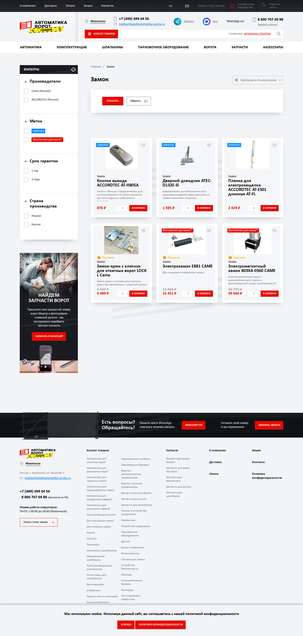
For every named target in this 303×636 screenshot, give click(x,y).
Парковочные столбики (135, 459)
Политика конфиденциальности (266, 476)
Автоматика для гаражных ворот (97, 479)
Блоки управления (132, 547)
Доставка (51, 6)
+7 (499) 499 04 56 (134, 19)
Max (215, 21)
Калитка (91, 538)
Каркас (91, 532)
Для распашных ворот (100, 520)
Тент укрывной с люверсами (131, 597)
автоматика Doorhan (257, 33)
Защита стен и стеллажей (102, 596)
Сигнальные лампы (133, 559)
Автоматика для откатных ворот (96, 460)
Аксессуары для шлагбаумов (96, 577)
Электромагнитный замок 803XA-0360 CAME (251, 268)
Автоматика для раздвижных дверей (99, 497)
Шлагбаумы (112, 47)
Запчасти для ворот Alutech (178, 460)
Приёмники (128, 520)
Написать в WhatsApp (49, 336)
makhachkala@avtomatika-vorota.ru (142, 24)
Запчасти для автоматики (136, 505)
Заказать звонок (267, 24)
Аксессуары (273, 47)
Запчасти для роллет (133, 499)
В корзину (138, 208)
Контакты (107, 6)
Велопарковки (95, 584)
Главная (96, 66)
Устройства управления (135, 526)
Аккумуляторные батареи (131, 582)
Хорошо (126, 624)
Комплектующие (72, 47)
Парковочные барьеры (135, 464)
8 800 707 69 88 (270, 19)
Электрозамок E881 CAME (188, 266)
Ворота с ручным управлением (131, 485)
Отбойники (93, 590)
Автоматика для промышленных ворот (100, 488)
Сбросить (135, 101)
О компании (28, 6)
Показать (113, 101)
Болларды (127, 590)
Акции (88, 6)
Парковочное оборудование (163, 47)
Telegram (189, 21)
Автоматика (31, 47)
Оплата (70, 6)
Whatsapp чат (194, 425)
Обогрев (126, 574)
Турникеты (93, 544)
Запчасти (240, 47)
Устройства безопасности (129, 567)
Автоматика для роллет (101, 514)
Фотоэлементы (130, 553)
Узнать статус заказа (35, 522)
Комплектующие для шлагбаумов (99, 567)
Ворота (210, 47)
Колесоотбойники (98, 602)
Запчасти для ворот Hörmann (178, 470)
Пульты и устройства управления (133, 512)
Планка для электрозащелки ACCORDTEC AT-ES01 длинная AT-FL (247, 187)
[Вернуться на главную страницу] (49, 27)
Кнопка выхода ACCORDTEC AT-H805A (118, 183)
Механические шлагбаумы (95, 558)
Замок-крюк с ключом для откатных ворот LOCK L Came (122, 270)
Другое (125, 541)
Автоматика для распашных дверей (98, 507)
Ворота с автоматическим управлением (131, 474)
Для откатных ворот (99, 526)
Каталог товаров (104, 34)
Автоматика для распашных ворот (97, 470)
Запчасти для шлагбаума (136, 493)
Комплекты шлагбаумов (101, 550)
